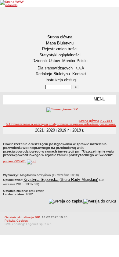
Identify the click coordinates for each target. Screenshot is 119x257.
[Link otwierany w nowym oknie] (18, 3)
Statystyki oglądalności (60, 55)
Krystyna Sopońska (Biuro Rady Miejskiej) (60, 179)
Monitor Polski (75, 60)
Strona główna (59, 37)
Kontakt (79, 74)
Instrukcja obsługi (61, 80)
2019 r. (64, 130)
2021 (39, 130)
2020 (50, 130)
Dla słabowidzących (55, 68)
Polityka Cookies (16, 220)
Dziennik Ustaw (46, 60)
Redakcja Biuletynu (53, 74)
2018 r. (78, 130)
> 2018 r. (106, 120)
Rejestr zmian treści (60, 49)
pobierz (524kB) (14, 161)
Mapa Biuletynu (60, 43)
